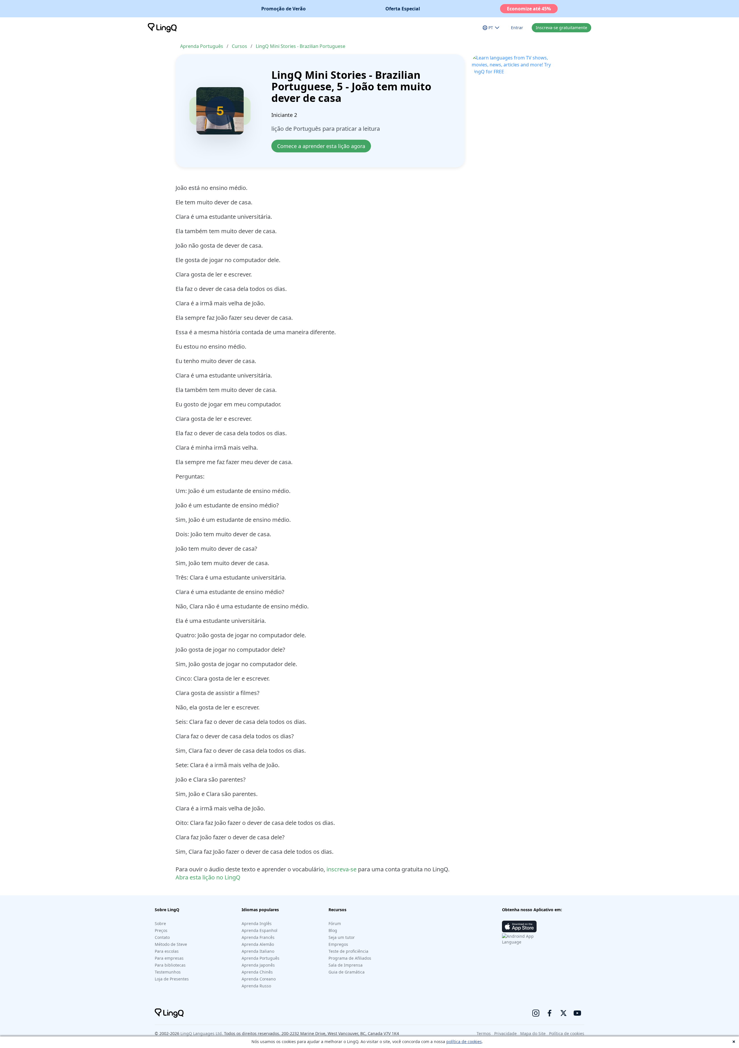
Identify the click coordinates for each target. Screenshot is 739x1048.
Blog (333, 930)
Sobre (160, 923)
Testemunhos (168, 972)
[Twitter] (563, 1013)
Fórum (335, 923)
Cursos (239, 46)
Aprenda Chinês (257, 972)
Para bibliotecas (170, 965)
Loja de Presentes (172, 979)
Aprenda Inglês (257, 923)
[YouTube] (577, 1013)
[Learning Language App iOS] (519, 926)
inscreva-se (341, 869)
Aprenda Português (201, 46)
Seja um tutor (342, 937)
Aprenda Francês (258, 937)
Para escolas (167, 951)
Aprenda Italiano (258, 951)
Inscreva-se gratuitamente (561, 27)
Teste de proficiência (348, 951)
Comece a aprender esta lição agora (321, 146)
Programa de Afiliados (350, 958)
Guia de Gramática (347, 972)
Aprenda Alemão (258, 944)
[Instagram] (536, 1013)
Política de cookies (566, 1033)
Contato (162, 937)
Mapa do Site (533, 1033)
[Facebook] (550, 1013)
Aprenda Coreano (259, 979)
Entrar (517, 27)
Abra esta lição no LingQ (208, 877)
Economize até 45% (529, 8)
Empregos (338, 944)
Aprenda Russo (256, 986)
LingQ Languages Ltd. (201, 1033)
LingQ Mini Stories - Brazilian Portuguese (300, 46)
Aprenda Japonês (258, 965)
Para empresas (169, 958)
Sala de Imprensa (346, 965)
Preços (161, 930)
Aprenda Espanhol (259, 930)
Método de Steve (171, 944)
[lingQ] (162, 27)
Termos (484, 1033)
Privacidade (505, 1033)
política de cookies (464, 1041)
